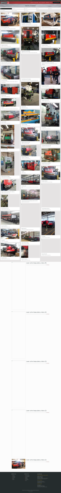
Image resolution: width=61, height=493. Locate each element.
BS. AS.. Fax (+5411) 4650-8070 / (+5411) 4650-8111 (13, 0)
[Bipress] (5, 2)
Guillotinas (26, 8)
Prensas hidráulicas (27, 476)
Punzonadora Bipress (4, 257)
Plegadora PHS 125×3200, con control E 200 (48, 62)
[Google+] (58, 0)
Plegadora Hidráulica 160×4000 (26, 142)
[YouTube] (59, 0)
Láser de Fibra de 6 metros (25, 242)
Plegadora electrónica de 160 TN (46, 27)
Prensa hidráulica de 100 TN (5, 208)
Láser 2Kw (23, 171)
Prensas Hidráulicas (3, 10)
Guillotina (2, 107)
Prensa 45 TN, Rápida (24, 124)
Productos (13, 475)
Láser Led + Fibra (3, 95)
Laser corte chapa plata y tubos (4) (36, 312)
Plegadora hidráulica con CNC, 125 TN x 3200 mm (7, 191)
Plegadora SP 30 (24, 106)
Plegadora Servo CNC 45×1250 (26, 51)
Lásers (38, 8)
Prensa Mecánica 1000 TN (4, 149)
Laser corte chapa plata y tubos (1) (36, 460)
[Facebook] (57, 0)
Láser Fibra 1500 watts (4, 80)
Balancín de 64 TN (24, 228)
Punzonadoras (26, 10)
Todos (1, 8)
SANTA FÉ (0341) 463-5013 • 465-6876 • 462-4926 (26, 0)
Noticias (13, 478)
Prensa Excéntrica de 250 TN (45, 208)
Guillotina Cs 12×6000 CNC (25, 157)
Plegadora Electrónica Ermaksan (5, 176)
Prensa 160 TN (44, 127)
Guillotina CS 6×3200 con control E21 (6, 62)
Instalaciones (13, 476)
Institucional (13, 477)
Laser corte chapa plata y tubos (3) (36, 361)
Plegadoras (50, 8)
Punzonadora (43, 236)
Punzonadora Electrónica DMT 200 (46, 145)
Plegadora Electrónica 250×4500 (46, 163)
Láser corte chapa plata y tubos (5, 27)
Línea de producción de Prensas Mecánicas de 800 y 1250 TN (30, 200)
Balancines (14, 8)
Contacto (13, 479)
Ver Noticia (48, 264)
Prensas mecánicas (27, 475)
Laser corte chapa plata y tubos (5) (36, 263)
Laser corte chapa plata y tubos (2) (36, 411)
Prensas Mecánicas (15, 10)
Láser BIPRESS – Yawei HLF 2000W (26, 23)
